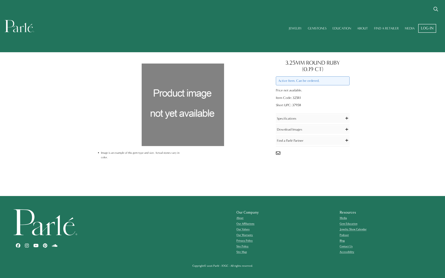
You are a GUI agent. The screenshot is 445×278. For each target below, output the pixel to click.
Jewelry (295, 28)
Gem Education (348, 224)
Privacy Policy (244, 240)
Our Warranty (244, 235)
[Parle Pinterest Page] (45, 245)
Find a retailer (386, 28)
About (362, 28)
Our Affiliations (245, 224)
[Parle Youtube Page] (36, 245)
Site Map (241, 252)
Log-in (427, 28)
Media (410, 28)
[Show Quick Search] (435, 9)
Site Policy (242, 246)
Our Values (243, 229)
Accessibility (347, 252)
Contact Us (346, 246)
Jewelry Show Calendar (353, 229)
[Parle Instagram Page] (27, 245)
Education (342, 28)
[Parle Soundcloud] (55, 245)
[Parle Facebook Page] (18, 245)
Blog (342, 240)
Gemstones (317, 28)
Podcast (344, 235)
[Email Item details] (280, 154)
